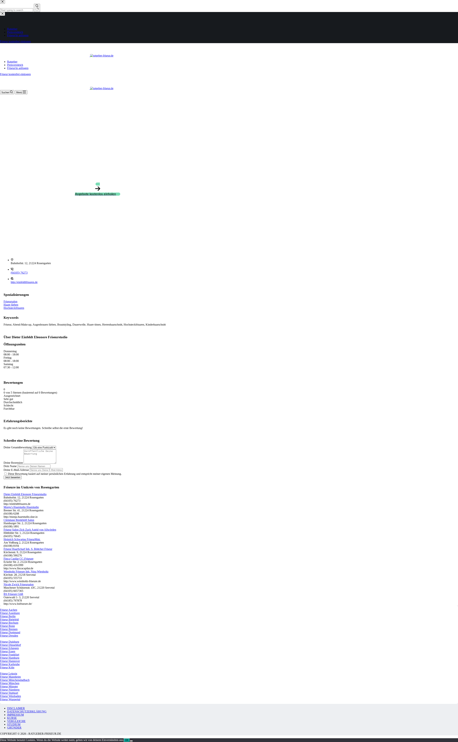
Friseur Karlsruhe (10, 664)
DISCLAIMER (16, 708)
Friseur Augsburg (10, 613)
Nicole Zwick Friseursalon (19, 584)
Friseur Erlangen (9, 648)
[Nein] (131, 740)
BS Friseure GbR (13, 594)
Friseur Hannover (10, 661)
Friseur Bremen (9, 629)
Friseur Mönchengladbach (15, 680)
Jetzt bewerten (12, 477)
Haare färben (11, 304)
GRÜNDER (14, 727)
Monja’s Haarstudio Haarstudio (21, 507)
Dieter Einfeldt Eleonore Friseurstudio (25, 494)
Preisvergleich (15, 64)
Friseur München (9, 683)
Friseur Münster (9, 686)
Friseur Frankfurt (9, 654)
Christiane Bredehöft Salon (19, 520)
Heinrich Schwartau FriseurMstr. (22, 539)
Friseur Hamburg (9, 657)
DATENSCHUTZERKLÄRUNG (27, 711)
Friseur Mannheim (10, 676)
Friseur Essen (7, 651)
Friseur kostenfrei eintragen (15, 74)
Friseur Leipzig (8, 673)
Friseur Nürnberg (10, 689)
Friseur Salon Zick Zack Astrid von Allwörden (30, 529)
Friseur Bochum (9, 622)
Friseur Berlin (8, 616)
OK (126, 740)
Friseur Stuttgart (9, 692)
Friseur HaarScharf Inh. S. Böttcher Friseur (28, 549)
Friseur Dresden (9, 635)
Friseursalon (10, 301)
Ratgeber (12, 61)
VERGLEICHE (16, 721)
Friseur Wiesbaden (10, 696)
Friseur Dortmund (10, 632)
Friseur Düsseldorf (10, 644)
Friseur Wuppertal (10, 699)
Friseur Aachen (8, 609)
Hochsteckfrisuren (14, 307)
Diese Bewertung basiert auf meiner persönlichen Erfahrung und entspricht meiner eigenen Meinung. (65, 473)
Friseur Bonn (7, 625)
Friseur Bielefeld (9, 619)
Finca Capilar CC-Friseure (18, 558)
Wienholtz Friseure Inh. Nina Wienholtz (26, 571)
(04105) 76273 (19, 272)
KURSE (12, 717)
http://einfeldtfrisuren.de (24, 282)
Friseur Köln (7, 667)
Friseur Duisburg (9, 641)
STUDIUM (13, 724)
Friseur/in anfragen (17, 68)
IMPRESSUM (15, 714)
